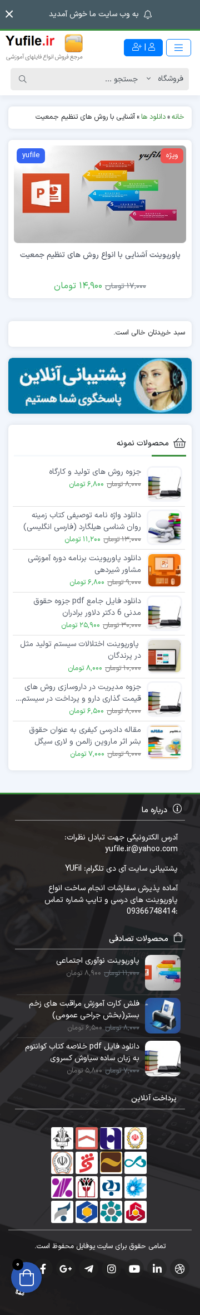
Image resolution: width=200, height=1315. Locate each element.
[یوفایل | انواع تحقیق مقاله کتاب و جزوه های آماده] (44, 47)
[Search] (23, 79)
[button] (9, 14)
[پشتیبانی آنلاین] (100, 386)
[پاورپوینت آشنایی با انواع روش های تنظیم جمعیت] (100, 194)
